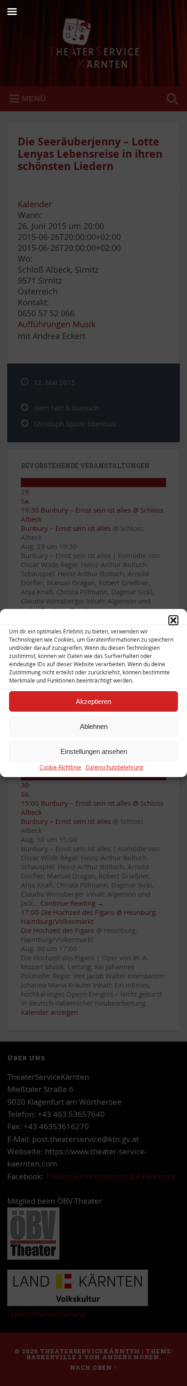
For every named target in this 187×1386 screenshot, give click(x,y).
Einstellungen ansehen (93, 751)
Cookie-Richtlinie (60, 767)
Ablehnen (94, 726)
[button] (173, 620)
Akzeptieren (93, 701)
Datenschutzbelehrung (114, 767)
